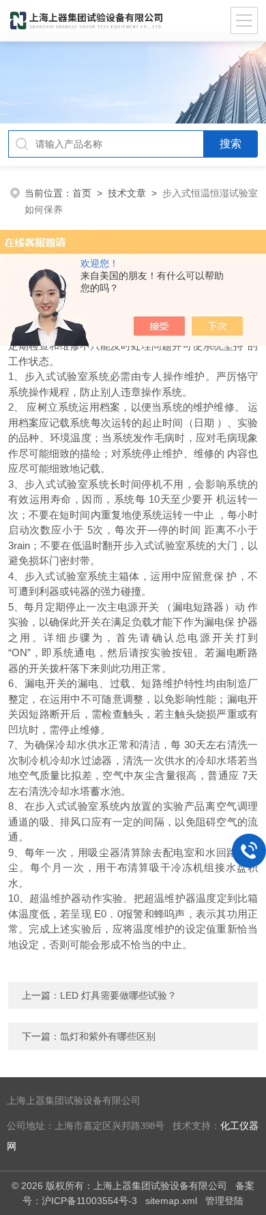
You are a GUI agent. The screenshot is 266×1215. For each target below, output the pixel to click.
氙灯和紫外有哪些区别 (108, 1036)
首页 (81, 193)
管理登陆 (224, 1200)
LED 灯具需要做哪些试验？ (118, 995)
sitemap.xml (171, 1200)
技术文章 (127, 193)
